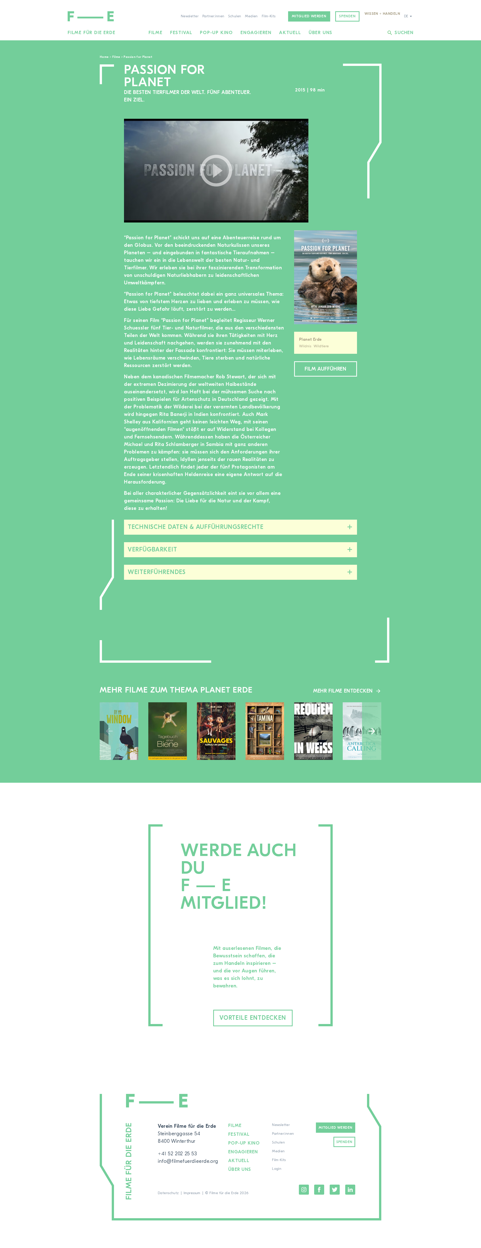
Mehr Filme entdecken (343, 691)
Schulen (234, 16)
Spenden (347, 16)
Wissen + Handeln (382, 14)
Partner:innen (213, 16)
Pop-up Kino (216, 32)
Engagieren (256, 32)
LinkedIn (350, 1190)
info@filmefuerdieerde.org (188, 1161)
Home (104, 57)
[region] (337, 171)
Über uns (320, 32)
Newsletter (189, 16)
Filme (156, 32)
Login (276, 1169)
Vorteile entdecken (252, 1017)
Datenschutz (168, 1193)
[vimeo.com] (216, 170)
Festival (181, 32)
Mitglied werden (309, 16)
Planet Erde (310, 339)
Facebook (319, 1190)
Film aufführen (325, 369)
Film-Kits (269, 16)
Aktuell (290, 32)
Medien (251, 16)
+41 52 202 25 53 (177, 1154)
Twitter (335, 1190)
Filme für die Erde (91, 32)
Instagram (304, 1190)
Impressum (192, 1193)
